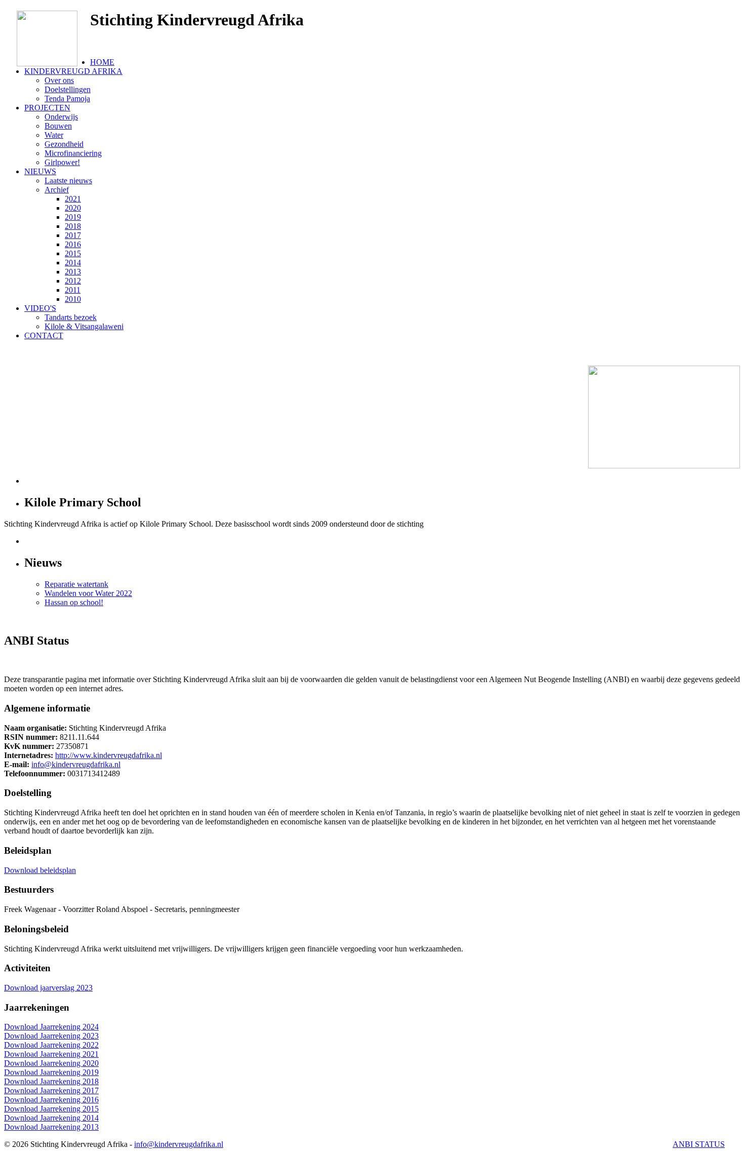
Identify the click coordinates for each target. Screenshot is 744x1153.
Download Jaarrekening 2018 (51, 1081)
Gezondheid (64, 144)
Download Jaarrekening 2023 (51, 1035)
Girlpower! (62, 162)
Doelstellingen (68, 89)
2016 (73, 244)
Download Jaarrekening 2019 (51, 1072)
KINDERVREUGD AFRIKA (73, 71)
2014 (73, 262)
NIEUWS (40, 171)
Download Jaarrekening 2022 (51, 1045)
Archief (57, 189)
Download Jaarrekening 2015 (51, 1108)
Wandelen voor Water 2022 (88, 593)
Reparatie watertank (76, 584)
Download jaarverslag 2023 (48, 987)
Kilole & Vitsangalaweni (84, 326)
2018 (73, 226)
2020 (73, 208)
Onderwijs (61, 116)
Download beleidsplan (40, 870)
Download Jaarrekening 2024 (51, 1026)
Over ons (59, 80)
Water (54, 135)
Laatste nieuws (68, 180)
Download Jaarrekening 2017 (51, 1090)
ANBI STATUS (699, 1144)
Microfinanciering (73, 153)
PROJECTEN (47, 107)
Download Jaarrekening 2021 (51, 1054)
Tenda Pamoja (67, 98)
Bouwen (58, 126)
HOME (102, 62)
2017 (73, 235)
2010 (73, 299)
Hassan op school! (74, 602)
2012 (73, 280)
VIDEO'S (40, 308)
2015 (73, 253)
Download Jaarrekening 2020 (51, 1063)
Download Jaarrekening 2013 (51, 1127)
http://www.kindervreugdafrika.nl (108, 755)
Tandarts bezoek (71, 317)
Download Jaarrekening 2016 (51, 1099)
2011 (72, 290)
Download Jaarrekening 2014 (51, 1118)
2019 (73, 217)
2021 (73, 198)
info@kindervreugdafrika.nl (75, 764)
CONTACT (43, 335)
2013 (73, 271)
